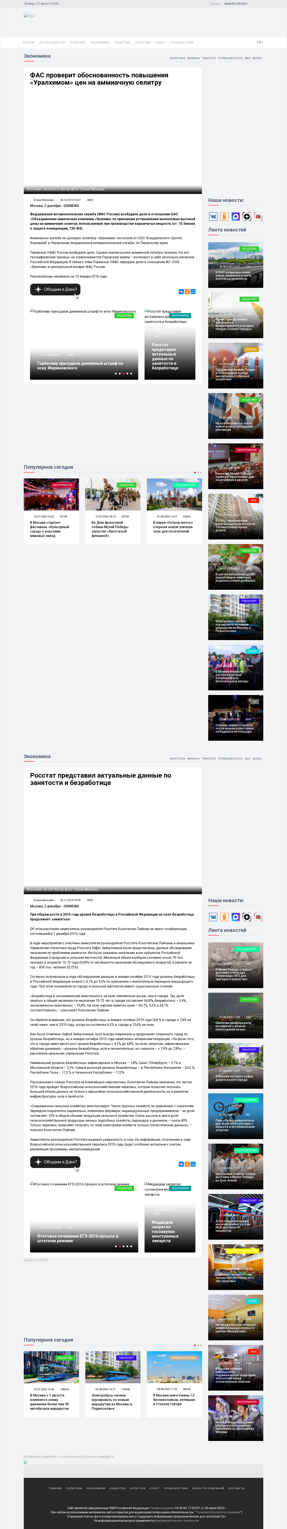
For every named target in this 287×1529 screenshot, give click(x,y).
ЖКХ (247, 58)
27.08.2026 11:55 (229, 1168)
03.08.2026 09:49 (229, 515)
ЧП (255, 701)
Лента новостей (52, 42)
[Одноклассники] (187, 291)
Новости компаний (242, 1250)
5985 (70, 1223)
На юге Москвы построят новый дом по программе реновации (234, 426)
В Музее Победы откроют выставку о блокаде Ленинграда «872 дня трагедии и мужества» (234, 974)
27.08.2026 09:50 (229, 1268)
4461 (248, 364)
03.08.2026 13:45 (229, 364)
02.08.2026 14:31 (229, 666)
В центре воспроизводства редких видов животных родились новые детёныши (235, 577)
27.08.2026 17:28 (229, 1017)
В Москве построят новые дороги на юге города (234, 1078)
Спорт (160, 42)
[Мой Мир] (193, 291)
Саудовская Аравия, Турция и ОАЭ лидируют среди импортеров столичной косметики (235, 374)
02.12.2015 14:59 (51, 1223)
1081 (248, 1017)
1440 (248, 1363)
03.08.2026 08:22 (229, 568)
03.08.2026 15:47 (229, 266)
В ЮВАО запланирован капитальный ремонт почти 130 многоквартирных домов (235, 525)
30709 (125, 516)
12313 (249, 615)
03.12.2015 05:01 (51, 354)
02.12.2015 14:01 (165, 1209)
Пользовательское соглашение (218, 1512)
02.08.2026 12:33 (229, 719)
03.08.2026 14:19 (229, 313)
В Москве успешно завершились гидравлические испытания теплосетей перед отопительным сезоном (235, 1375)
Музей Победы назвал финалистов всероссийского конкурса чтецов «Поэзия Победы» (234, 324)
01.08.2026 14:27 (166, 516)
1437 (248, 1168)
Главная (55, 1488)
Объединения (185, 485)
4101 (248, 467)
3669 (70, 354)
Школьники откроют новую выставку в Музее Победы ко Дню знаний (235, 1177)
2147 (248, 1215)
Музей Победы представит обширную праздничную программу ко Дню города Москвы (235, 1427)
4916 (158, 336)
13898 (249, 666)
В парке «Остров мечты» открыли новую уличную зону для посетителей (173, 527)
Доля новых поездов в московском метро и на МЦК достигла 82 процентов (233, 1225)
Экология (249, 999)
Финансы (193, 58)
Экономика (100, 42)
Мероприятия (62, 485)
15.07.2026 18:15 (105, 516)
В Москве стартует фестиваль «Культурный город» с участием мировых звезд (49, 529)
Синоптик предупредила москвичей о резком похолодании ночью (233, 1026)
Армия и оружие (122, 1357)
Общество (122, 42)
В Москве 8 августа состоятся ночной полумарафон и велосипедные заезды (232, 676)
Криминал (124, 1188)
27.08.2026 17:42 (229, 963)
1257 (248, 1070)
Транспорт (209, 58)
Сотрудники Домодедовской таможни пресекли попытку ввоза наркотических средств (77, 1236)
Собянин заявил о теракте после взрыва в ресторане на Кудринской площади (235, 728)
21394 (249, 1268)
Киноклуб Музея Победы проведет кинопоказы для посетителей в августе (235, 477)
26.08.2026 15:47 (229, 1416)
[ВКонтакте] (181, 291)
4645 (248, 719)
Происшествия (182, 42)
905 (247, 1114)
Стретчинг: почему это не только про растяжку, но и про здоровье (235, 1278)
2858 (248, 568)
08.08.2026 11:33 (105, 1389)
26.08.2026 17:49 (229, 1319)
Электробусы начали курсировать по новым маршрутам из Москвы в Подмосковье (233, 626)
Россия (28, 42)
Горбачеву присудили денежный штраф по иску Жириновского (80, 365)
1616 (248, 417)
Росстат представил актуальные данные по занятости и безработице (165, 356)
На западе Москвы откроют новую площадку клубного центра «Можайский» (236, 1328)
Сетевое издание (162, 1508)
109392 (64, 1389)
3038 (248, 1416)
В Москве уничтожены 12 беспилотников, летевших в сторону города (113, 1399)
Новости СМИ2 (36, 1260)
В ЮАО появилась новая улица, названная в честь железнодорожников (233, 276)
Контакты (237, 1488)
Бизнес (257, 58)
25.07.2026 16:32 (43, 516)
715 (247, 266)
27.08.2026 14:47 (229, 1070)
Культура (143, 42)
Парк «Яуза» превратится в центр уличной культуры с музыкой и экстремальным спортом (235, 1125)
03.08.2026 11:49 (229, 467)
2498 (248, 313)
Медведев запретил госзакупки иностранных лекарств (165, 1231)
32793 (63, 516)
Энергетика (177, 58)
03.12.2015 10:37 (70, 199)
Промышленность (230, 58)
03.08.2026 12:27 (229, 417)
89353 (186, 1389)
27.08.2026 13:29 (229, 1114)
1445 (248, 1319)
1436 (248, 963)
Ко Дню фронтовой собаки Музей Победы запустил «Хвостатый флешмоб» (110, 529)
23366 (186, 516)
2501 (248, 515)
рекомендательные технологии (177, 1520)
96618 (125, 1389)
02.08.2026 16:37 (229, 615)
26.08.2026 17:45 (229, 1363)
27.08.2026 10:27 (229, 1215)
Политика (78, 42)
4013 (158, 1213)
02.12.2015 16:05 (165, 332)
